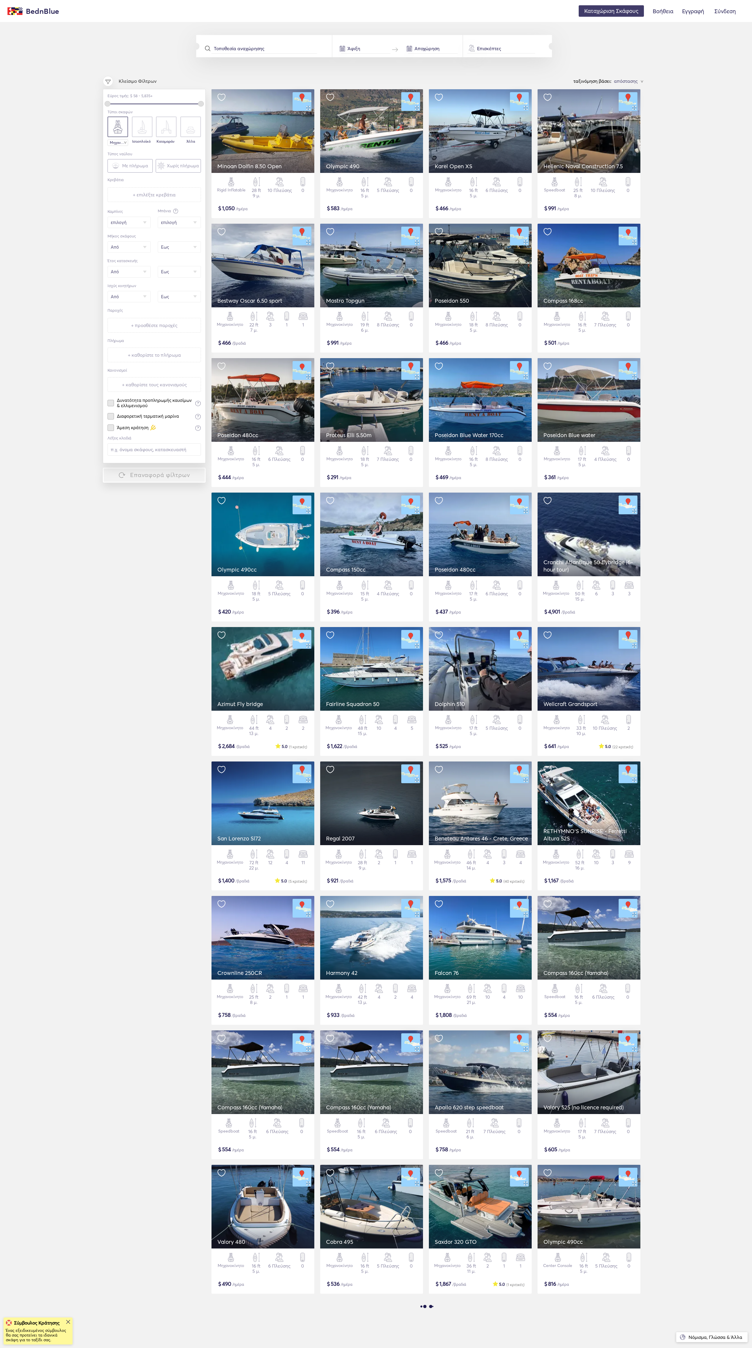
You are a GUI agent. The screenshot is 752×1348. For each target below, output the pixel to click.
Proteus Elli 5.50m (349, 435)
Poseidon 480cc (237, 435)
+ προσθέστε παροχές (154, 325)
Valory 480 (231, 1241)
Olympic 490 (343, 166)
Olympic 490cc (237, 569)
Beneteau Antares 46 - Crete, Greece (481, 838)
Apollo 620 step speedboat (469, 1107)
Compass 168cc (563, 300)
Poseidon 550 (452, 300)
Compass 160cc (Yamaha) (575, 972)
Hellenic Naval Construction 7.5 (583, 166)
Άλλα (191, 141)
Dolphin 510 (450, 703)
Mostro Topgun (345, 300)
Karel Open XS (453, 166)
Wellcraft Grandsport (570, 703)
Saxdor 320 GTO (456, 1241)
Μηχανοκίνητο (119, 142)
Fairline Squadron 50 (353, 703)
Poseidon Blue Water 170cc (469, 435)
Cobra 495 (339, 1241)
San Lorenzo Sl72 (239, 838)
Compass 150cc (346, 569)
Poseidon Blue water (569, 435)
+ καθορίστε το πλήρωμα (154, 355)
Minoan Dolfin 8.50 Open (249, 166)
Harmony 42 (341, 972)
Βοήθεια (663, 11)
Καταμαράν (165, 141)
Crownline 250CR (239, 972)
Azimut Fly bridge (240, 703)
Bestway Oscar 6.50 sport (249, 300)
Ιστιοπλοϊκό (141, 141)
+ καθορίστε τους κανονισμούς (154, 384)
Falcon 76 (447, 972)
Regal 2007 (340, 838)
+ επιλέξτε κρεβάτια (154, 195)
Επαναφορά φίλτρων (160, 474)
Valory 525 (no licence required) (583, 1107)
